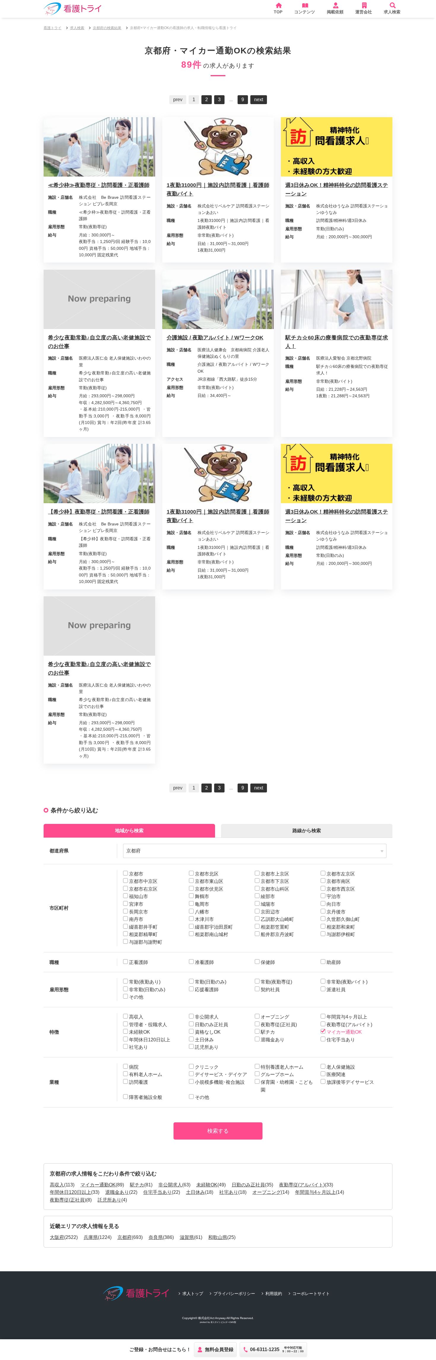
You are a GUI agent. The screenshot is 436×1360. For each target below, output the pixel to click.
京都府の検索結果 (107, 28)
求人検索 (77, 28)
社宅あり (228, 1192)
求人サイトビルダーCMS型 (223, 1322)
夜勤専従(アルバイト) (302, 1184)
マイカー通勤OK (98, 1184)
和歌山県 (217, 1237)
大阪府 (57, 1237)
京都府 (124, 1237)
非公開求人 (170, 1184)
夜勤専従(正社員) (68, 1199)
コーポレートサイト (311, 1293)
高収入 (57, 1184)
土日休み (195, 1192)
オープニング (266, 1192)
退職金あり (117, 1192)
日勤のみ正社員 (248, 1184)
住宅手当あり (157, 1192)
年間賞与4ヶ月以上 (315, 1192)
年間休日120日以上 (70, 1192)
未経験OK (206, 1184)
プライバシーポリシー (234, 1293)
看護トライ (52, 28)
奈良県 (156, 1237)
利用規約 (273, 1293)
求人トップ (192, 1293)
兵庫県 (91, 1237)
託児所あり (109, 1199)
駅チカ (137, 1184)
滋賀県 (187, 1237)
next (258, 99)
